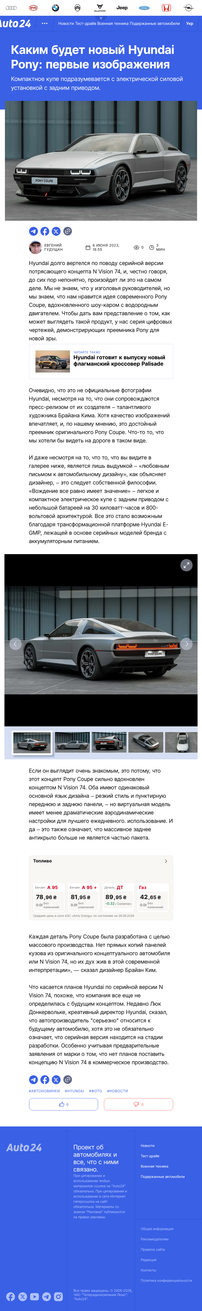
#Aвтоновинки (44, 1091)
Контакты (148, 1270)
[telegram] (33, 231)
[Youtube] (34, 1296)
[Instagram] (58, 1296)
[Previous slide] (15, 644)
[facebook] (44, 231)
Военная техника (113, 23)
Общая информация (157, 1229)
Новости (66, 23)
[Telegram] (46, 1296)
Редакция (148, 1260)
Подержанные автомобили (155, 23)
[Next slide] (186, 644)
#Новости (117, 1091)
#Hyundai (74, 1091)
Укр (189, 23)
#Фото (95, 1091)
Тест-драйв (85, 23)
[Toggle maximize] (186, 565)
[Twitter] (22, 1296)
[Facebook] (10, 1296)
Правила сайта (153, 1250)
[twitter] (56, 231)
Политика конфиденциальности (166, 1281)
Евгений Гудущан (53, 247)
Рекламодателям (155, 1239)
